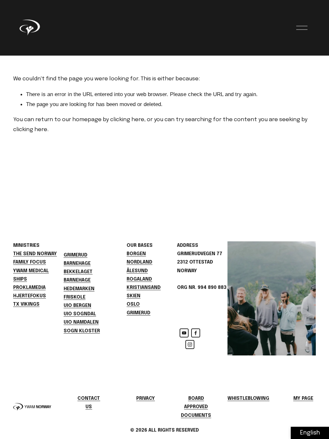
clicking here (127, 119)
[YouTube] (184, 332)
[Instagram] (189, 344)
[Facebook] (195, 332)
